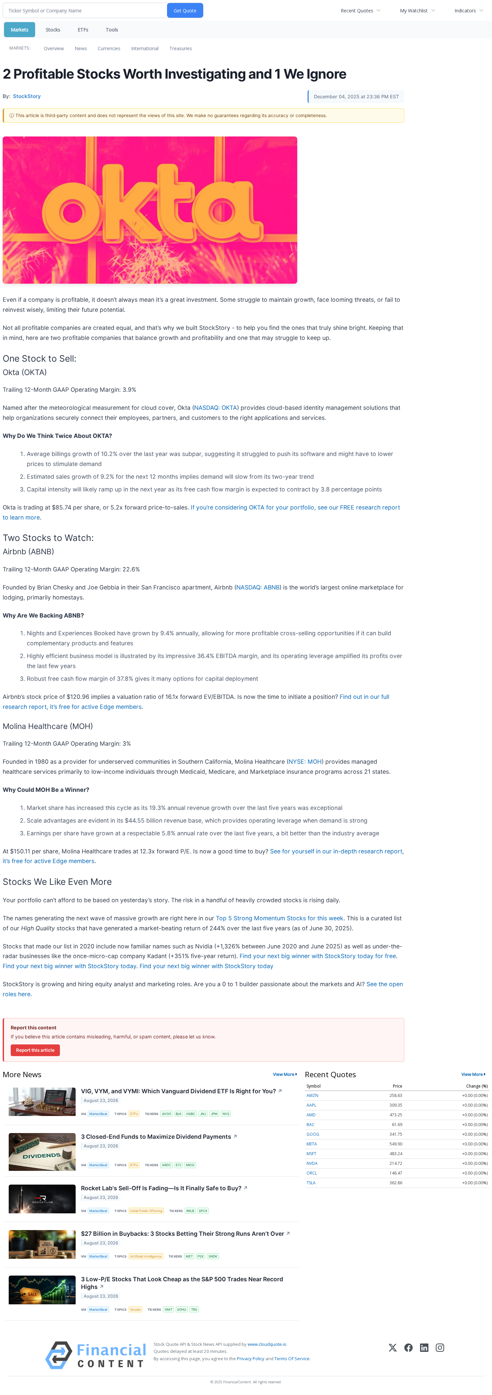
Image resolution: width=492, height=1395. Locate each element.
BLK (178, 1114)
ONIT (168, 1309)
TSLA (311, 1183)
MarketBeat (98, 1114)
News (81, 48)
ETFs (83, 29)
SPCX (203, 1211)
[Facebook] (408, 1355)
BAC (311, 1124)
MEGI (190, 1165)
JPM (214, 1114)
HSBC (190, 1114)
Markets (19, 29)
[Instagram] (440, 1355)
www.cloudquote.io (267, 1344)
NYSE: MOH (305, 761)
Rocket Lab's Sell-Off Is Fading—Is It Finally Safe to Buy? (164, 1188)
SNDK (213, 1256)
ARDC (166, 1165)
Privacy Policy (250, 1359)
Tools (112, 29)
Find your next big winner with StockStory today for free (318, 955)
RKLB (190, 1211)
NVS (226, 1114)
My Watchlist (414, 10)
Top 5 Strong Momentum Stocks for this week (279, 918)
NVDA (312, 1163)
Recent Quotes (357, 10)
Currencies (109, 48)
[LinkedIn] (424, 1355)
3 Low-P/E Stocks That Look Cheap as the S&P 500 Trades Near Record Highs (182, 1283)
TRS (194, 1309)
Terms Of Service (292, 1359)
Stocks (53, 29)
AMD (311, 1115)
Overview (54, 48)
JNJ (203, 1114)
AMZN (312, 1095)
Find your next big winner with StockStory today (69, 965)
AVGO (166, 1114)
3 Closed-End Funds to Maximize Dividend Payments (159, 1136)
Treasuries (180, 48)
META (312, 1144)
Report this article (35, 1050)
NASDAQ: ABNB (257, 587)
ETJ (178, 1165)
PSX (200, 1256)
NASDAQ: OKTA (215, 407)
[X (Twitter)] (393, 1355)
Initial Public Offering (146, 1211)
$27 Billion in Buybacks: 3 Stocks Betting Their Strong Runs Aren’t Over (186, 1233)
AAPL (311, 1105)
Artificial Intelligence (146, 1256)
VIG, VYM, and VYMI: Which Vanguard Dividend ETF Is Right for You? (181, 1091)
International (145, 48)
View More (284, 1074)
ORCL (312, 1173)
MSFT (311, 1153)
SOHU (181, 1309)
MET (189, 1256)
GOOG (313, 1134)
